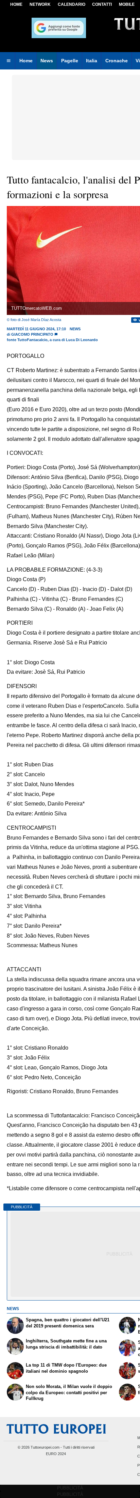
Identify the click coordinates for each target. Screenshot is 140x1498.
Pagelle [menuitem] (69, 60)
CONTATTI (102, 4)
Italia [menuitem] (91, 60)
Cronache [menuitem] (116, 60)
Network (40, 4)
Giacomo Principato (32, 334)
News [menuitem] (46, 60)
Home (16, 4)
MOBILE (127, 4)
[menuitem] (8, 61)
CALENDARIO (71, 4)
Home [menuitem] (26, 60)
